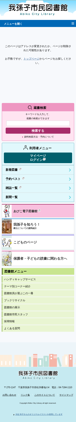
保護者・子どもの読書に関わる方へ (40, 258)
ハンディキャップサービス (20, 279)
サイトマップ (66, 395)
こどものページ (25, 242)
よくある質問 (12, 328)
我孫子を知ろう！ (26, 226)
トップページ (31, 58)
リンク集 (25, 395)
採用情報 (9, 321)
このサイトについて (44, 395)
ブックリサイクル (14, 300)
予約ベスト (14, 179)
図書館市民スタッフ (16, 314)
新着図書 (12, 169)
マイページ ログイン (38, 158)
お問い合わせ (9, 395)
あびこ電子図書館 (25, 211)
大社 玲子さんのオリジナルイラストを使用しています (39, 414)
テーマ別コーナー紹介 (17, 286)
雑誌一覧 (12, 188)
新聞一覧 (12, 197)
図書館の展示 (12, 307)
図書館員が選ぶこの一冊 (18, 293)
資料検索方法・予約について (39, 136)
